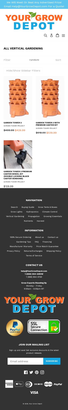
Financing (47, 242)
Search (14, 207)
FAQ (37, 242)
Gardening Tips (23, 242)
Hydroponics (32, 212)
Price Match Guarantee (47, 246)
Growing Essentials (53, 216)
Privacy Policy (13, 251)
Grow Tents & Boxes (47, 207)
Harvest (40, 221)
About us (39, 237)
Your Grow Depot (35, 404)
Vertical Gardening (15, 216)
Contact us (53, 237)
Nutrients (28, 221)
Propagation (34, 216)
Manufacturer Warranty (21, 246)
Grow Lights (16, 212)
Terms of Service (34, 255)
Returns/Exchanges (33, 251)
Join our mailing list (34, 344)
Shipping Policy (53, 251)
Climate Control (49, 212)
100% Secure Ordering (20, 237)
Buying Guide (28, 207)
